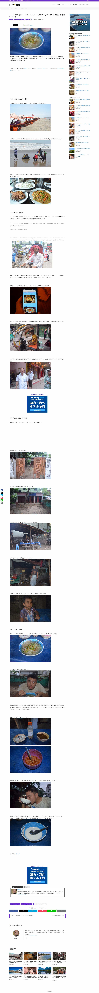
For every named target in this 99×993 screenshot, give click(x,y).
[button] (13, 911)
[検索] (89, 0)
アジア (12, 19)
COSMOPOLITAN (22, 895)
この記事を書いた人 (18, 887)
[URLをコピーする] (61, 911)
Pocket (31, 25)
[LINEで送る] (26, 25)
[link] (26, 938)
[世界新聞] (14, 4)
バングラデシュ (16, 19)
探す (26, 19)
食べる (29, 19)
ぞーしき (26, 68)
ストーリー (22, 19)
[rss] (87, 0)
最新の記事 (27, 887)
